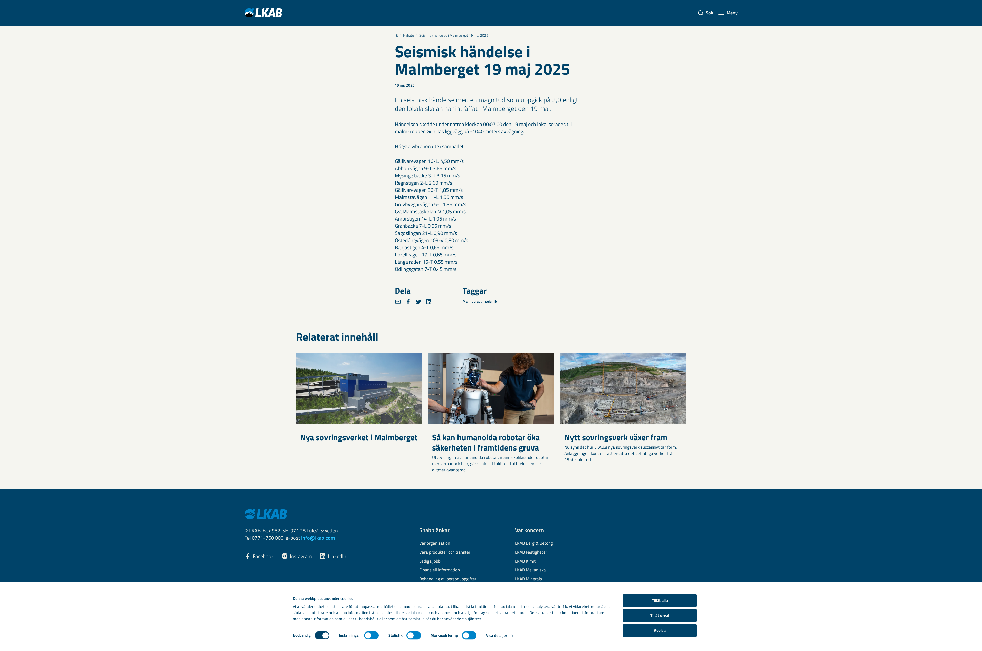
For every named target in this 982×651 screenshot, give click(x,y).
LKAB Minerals (528, 579)
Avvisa (660, 630)
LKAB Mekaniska (530, 570)
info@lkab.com (318, 538)
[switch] (371, 635)
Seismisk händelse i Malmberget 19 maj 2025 (453, 35)
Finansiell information (439, 570)
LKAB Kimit (525, 561)
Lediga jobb (430, 561)
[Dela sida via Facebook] (408, 302)
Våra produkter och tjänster (444, 552)
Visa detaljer (496, 635)
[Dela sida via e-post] (398, 302)
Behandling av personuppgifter (447, 579)
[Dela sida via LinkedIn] (429, 302)
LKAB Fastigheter (531, 552)
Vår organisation (434, 543)
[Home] (397, 35)
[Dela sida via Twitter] (418, 302)
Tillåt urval (659, 615)
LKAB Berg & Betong (534, 543)
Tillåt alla (660, 600)
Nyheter (409, 35)
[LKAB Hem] (263, 12)
